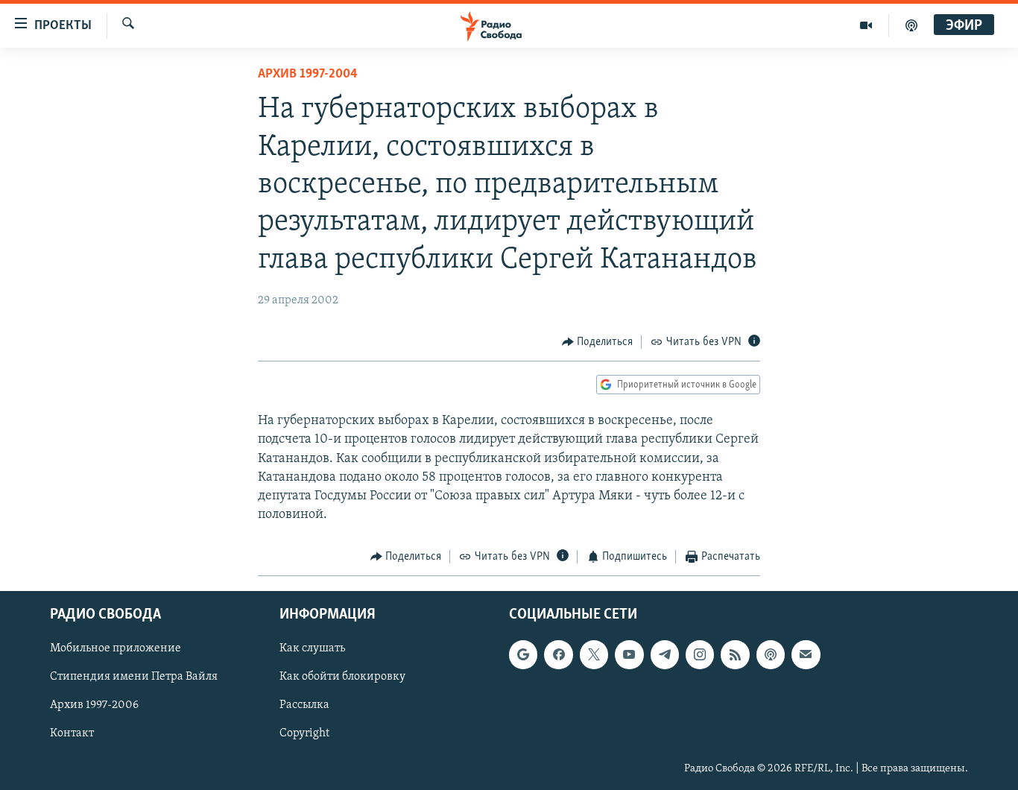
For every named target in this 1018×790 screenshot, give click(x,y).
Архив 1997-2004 (308, 74)
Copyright (304, 733)
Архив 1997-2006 (94, 705)
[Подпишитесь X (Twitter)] (594, 654)
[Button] (597, 342)
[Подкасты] (770, 654)
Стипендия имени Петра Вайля (134, 677)
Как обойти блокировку (342, 677)
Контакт (72, 733)
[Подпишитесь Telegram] (665, 654)
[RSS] (735, 654)
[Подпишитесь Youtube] (629, 654)
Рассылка (304, 705)
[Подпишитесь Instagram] (700, 654)
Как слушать (312, 648)
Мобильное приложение (115, 648)
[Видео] (866, 25)
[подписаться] (805, 654)
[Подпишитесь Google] (523, 654)
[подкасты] (911, 25)
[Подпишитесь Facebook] (558, 654)
